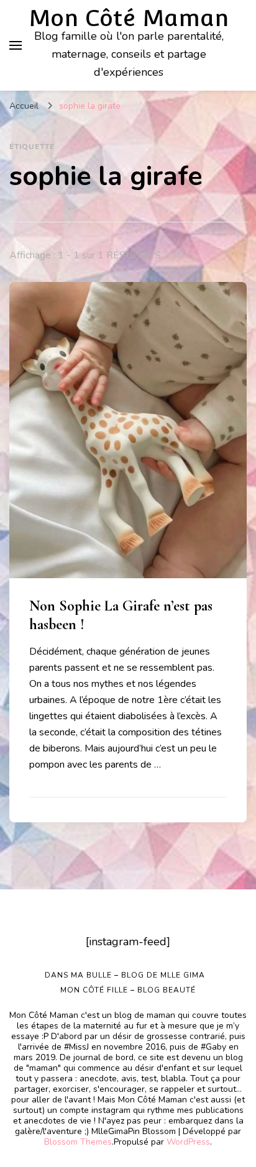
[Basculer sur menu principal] (15, 45)
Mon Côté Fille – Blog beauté (128, 990)
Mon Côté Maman (129, 18)
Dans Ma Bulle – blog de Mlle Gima (125, 975)
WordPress (188, 1142)
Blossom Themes (78, 1142)
